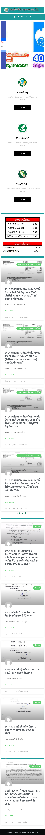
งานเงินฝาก (22, 138)
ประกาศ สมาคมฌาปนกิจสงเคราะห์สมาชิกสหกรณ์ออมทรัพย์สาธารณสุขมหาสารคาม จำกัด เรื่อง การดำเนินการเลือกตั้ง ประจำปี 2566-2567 (22, 557)
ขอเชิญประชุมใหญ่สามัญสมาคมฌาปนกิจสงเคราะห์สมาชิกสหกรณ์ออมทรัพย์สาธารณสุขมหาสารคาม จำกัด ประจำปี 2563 (22, 797)
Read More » (9, 311)
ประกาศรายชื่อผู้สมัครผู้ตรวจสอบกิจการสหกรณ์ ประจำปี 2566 (20, 730)
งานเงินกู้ (22, 92)
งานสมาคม (22, 184)
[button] (3, 44)
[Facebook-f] (14, 16)
